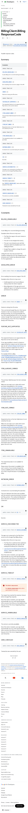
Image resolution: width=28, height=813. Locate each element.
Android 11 (3, 751)
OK (3, 157)
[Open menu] (2, 1)
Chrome (3, 790)
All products (4, 797)
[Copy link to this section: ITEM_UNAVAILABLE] (16, 450)
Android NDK (4, 766)
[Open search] (18, 2)
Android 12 (3, 749)
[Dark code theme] (26, 43)
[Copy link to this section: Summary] (10, 60)
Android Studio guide (6, 757)
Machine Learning (5, 707)
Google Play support (5, 776)
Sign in (24, 1)
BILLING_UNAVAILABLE (8, 72)
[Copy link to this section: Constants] (11, 213)
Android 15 (3, 742)
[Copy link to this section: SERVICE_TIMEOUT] (15, 573)
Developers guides (5, 759)
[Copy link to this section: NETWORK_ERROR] (15, 479)
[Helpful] (10, 8)
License (7, 802)
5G (2, 716)
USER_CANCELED (7, 203)
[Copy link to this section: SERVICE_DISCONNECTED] (20, 524)
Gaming (3, 705)
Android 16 (3, 739)
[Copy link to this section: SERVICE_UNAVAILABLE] (18, 613)
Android (3, 685)
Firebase (3, 792)
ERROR (4, 92)
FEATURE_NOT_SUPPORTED (9, 101)
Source (2, 692)
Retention (6, 44)
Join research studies (6, 779)
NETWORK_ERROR (6, 147)
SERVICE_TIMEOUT (7, 178)
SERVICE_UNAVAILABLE (10, 183)
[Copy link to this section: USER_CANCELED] (14, 640)
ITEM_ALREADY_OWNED (8, 113)
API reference (4, 761)
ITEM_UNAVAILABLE (7, 135)
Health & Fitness (4, 709)
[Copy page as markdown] (7, 38)
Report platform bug (5, 772)
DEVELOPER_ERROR (7, 82)
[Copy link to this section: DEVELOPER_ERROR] (16, 265)
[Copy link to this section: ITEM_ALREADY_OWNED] (19, 369)
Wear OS (3, 724)
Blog (2, 696)
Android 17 (3, 737)
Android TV (3, 731)
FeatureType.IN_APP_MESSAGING (12, 360)
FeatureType (5, 351)
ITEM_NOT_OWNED (7, 124)
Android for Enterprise (6, 687)
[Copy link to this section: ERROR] (7, 296)
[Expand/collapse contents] (9, 12)
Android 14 (3, 744)
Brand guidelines (15, 802)
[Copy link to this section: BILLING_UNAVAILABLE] (18, 219)
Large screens (4, 722)
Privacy (2, 714)
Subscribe (20, 806)
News (2, 694)
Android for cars (5, 729)
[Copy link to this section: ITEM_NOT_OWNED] (15, 408)
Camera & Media (5, 711)
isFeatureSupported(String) (16, 346)
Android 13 (3, 746)
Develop (3, 5)
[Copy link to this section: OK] (4, 507)
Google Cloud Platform (6, 795)
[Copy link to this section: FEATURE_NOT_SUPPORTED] (21, 327)
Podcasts (3, 699)
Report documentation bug (7, 774)
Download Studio (5, 764)
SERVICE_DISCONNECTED (9, 167)
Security (3, 690)
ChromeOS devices (5, 727)
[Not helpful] (12, 8)
